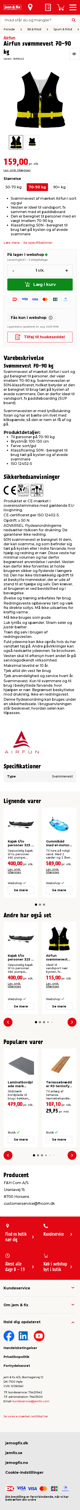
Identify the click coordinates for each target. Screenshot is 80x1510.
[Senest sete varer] (75, 54)
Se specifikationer (37, 243)
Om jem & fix (16, 1305)
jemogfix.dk (16, 1443)
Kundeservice (17, 1288)
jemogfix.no (16, 1463)
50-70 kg (14, 187)
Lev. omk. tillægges (17, 170)
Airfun (9, 38)
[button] (36, 905)
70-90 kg (37, 187)
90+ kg (59, 187)
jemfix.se (13, 1453)
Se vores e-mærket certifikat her (26, 1416)
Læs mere (12, 243)
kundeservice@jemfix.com (30, 1401)
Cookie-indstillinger (24, 1472)
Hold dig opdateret (22, 1322)
